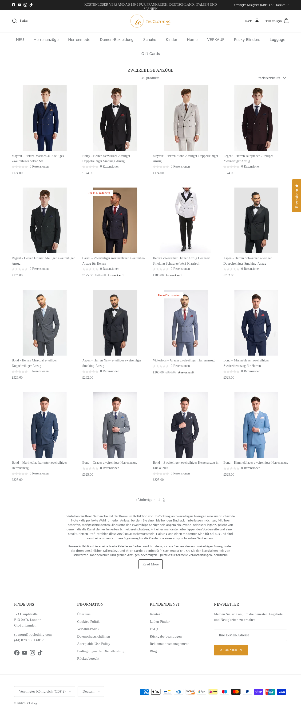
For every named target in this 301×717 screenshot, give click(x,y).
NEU (20, 39)
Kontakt (156, 614)
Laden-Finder (160, 621)
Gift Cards (150, 53)
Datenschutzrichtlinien (93, 636)
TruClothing (30, 703)
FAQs (154, 629)
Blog (153, 651)
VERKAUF (215, 39)
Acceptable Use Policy (93, 644)
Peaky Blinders (247, 39)
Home (192, 39)
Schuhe (149, 39)
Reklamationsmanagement (169, 644)
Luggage (277, 39)
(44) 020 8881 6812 (29, 640)
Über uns (84, 614)
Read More (151, 564)
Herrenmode (79, 39)
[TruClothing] (150, 21)
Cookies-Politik (88, 621)
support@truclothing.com (33, 634)
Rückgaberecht (88, 658)
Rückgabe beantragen (166, 636)
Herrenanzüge (46, 39)
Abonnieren (231, 650)
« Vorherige (143, 500)
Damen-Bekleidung (117, 39)
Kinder (171, 39)
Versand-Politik (88, 629)
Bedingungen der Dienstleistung (100, 651)
